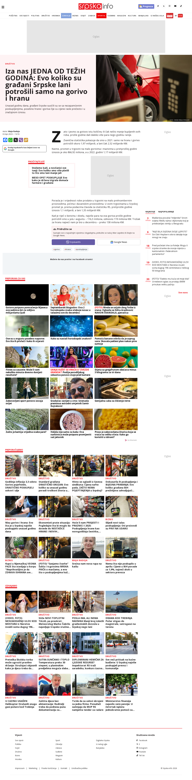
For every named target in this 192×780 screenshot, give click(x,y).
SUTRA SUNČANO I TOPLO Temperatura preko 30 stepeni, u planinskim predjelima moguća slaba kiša (54, 664)
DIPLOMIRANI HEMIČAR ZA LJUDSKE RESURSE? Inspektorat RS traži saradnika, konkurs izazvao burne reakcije (88, 664)
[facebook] (158, 6)
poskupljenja (82, 249)
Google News (120, 242)
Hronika (56, 15)
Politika (35, 15)
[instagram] (169, 6)
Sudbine (111, 15)
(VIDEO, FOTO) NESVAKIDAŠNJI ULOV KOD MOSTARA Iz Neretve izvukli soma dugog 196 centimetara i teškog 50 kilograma (21, 622)
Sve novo (183, 292)
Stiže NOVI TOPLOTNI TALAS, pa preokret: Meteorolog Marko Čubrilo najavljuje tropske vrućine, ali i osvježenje (54, 622)
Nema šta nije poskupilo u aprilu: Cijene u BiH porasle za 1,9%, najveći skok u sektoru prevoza (121, 568)
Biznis (75, 15)
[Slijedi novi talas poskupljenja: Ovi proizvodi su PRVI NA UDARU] (122, 506)
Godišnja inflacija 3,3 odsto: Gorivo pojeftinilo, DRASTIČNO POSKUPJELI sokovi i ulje (21, 486)
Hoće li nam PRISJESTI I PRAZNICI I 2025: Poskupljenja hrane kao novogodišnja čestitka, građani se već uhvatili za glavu (87, 527)
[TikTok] (181, 6)
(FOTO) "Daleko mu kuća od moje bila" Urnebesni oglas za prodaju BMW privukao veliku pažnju (170, 281)
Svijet (83, 15)
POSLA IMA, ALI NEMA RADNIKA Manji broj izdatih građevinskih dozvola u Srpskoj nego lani (88, 622)
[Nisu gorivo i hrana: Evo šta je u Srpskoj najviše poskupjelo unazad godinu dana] (21, 506)
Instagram (143, 748)
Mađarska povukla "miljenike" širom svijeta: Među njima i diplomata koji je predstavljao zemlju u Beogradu (170, 220)
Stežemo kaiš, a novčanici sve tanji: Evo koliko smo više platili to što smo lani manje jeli (50, 170)
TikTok (142, 755)
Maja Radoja (14, 131)
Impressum (20, 768)
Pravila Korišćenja (48, 768)
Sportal (101, 15)
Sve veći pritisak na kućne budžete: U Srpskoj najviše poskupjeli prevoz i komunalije (121, 664)
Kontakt (64, 768)
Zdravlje (66, 15)
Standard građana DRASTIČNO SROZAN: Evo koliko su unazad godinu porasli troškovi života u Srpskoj (53, 486)
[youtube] (175, 6)
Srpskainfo (75, 242)
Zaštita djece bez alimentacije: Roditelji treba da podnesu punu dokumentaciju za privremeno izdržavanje (52, 705)
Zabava (91, 15)
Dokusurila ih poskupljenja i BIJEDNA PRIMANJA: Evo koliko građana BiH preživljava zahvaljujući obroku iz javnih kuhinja (122, 486)
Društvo (46, 15)
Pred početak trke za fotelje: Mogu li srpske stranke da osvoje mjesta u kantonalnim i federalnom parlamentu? (170, 249)
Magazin (121, 15)
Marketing (33, 768)
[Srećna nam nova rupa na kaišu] (88, 547)
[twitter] (164, 6)
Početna (13, 15)
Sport (58, 740)
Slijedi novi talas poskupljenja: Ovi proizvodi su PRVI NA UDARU (121, 525)
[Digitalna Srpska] (169, 15)
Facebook (143, 740)
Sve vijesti (24, 15)
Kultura (132, 15)
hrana (68, 249)
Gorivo (57, 249)
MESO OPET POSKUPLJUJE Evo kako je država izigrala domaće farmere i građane (50, 180)
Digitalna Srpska (103, 740)
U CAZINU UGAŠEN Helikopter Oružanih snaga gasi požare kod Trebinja (21, 704)
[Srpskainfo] (96, 6)
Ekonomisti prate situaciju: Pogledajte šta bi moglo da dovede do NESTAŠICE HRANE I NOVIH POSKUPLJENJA (55, 527)
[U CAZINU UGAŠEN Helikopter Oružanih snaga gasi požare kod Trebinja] (21, 685)
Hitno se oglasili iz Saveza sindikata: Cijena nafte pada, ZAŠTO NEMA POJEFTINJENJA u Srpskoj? (88, 486)
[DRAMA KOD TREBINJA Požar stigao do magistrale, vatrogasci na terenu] (122, 602)
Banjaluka (143, 15)
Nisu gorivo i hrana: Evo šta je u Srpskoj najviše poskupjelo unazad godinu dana (20, 527)
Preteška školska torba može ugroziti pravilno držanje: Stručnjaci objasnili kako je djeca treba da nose (21, 664)
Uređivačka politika (79, 768)
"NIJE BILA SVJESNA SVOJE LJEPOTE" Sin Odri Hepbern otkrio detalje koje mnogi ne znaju (169, 234)
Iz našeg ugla (157, 15)
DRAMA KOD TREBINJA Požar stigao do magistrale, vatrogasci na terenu (121, 622)
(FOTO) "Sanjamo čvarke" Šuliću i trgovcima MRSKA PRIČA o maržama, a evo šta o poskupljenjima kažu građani (54, 568)
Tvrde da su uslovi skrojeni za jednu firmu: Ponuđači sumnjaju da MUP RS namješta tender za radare (87, 705)
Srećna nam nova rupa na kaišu (87, 565)
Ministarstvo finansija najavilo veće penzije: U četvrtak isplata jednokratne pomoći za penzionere (119, 705)
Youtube (142, 751)
